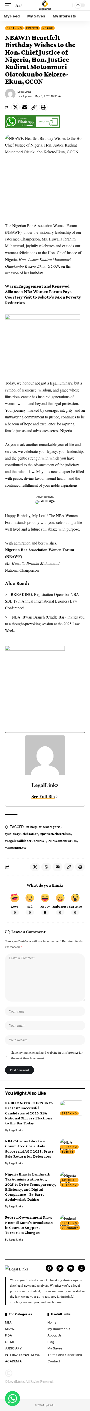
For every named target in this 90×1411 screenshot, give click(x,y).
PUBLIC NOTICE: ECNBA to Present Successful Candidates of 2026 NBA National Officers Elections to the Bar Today (29, 1113)
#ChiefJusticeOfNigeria (43, 827)
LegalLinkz (24, 91)
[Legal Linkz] (45, 5)
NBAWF (47, 28)
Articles (69, 1179)
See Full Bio (43, 796)
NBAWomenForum (62, 841)
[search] (67, 5)
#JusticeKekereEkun (55, 834)
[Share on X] (15, 107)
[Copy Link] (34, 107)
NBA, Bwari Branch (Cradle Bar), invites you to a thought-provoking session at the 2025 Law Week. (44, 623)
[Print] (43, 107)
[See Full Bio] (57, 796)
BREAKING (14, 28)
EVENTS (32, 28)
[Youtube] (70, 1268)
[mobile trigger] (9, 5)
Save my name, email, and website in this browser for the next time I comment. (46, 1055)
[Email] (24, 107)
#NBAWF (40, 841)
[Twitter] (60, 1268)
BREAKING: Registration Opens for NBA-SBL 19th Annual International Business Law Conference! (42, 601)
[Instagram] (81, 1268)
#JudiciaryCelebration (21, 834)
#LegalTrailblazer (18, 841)
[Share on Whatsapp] (46, 867)
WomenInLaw (15, 848)
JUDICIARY (70, 1227)
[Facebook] (49, 1268)
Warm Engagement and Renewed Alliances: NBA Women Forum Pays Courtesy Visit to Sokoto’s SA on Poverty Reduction (43, 294)
